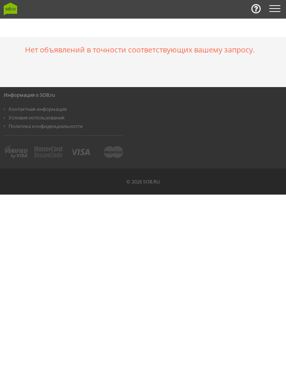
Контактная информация (38, 109)
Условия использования (36, 117)
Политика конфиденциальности (46, 126)
